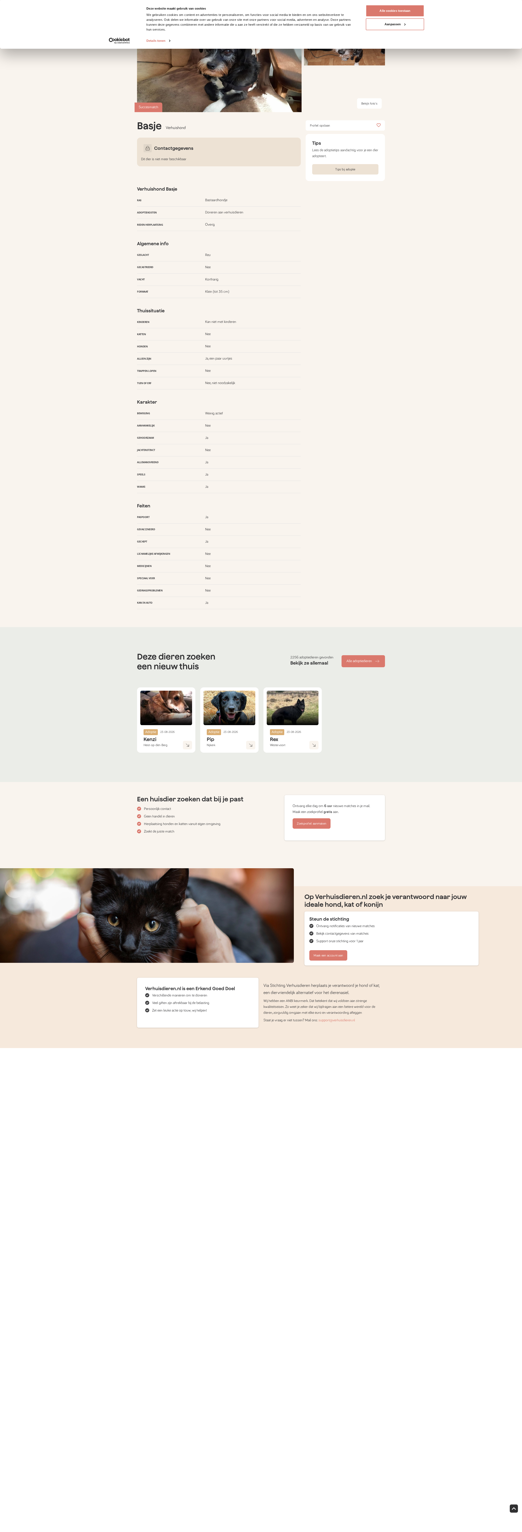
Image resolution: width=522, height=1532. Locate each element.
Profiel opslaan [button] (320, 125)
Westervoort (277, 745)
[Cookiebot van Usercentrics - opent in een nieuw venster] (119, 41)
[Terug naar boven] (514, 1508)
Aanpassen (393, 24)
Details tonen (155, 40)
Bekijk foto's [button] (369, 103)
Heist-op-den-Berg (155, 745)
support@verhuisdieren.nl (337, 1020)
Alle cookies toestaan (394, 10)
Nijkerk (211, 745)
